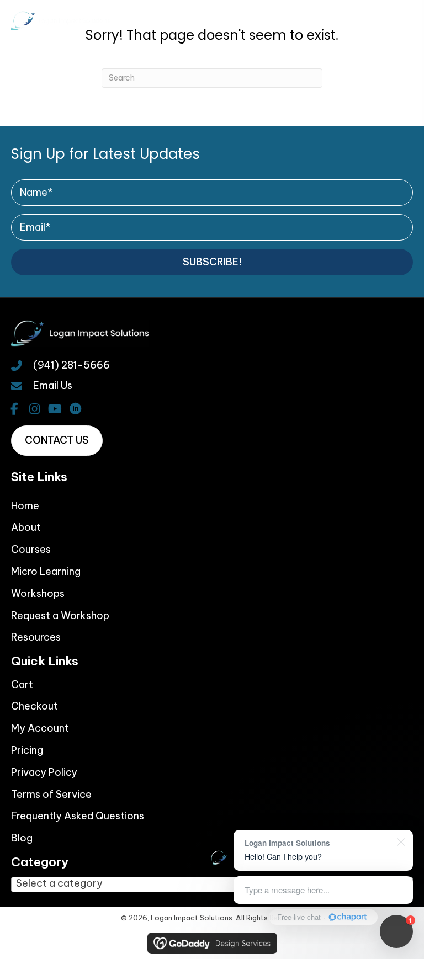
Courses (31, 549)
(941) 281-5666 (71, 365)
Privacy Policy (44, 772)
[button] (212, 262)
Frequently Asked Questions (77, 815)
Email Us (52, 385)
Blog (22, 838)
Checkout (34, 706)
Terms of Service (51, 794)
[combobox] (212, 884)
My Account (40, 728)
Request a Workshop (60, 615)
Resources (36, 637)
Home (25, 505)
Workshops (38, 593)
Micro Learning (46, 571)
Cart (22, 684)
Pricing (27, 750)
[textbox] (75, 883)
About (26, 527)
